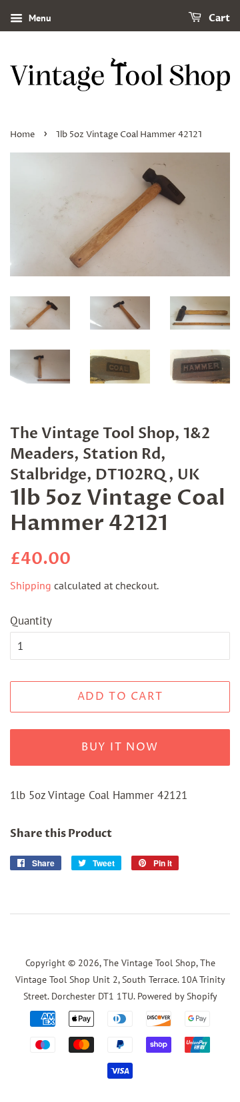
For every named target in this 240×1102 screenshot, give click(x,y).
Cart (218, 18)
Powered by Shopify (177, 995)
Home (22, 134)
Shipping (30, 585)
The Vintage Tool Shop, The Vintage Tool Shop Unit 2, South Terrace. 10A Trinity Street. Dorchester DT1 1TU (120, 978)
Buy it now (120, 747)
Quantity (31, 620)
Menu (38, 18)
